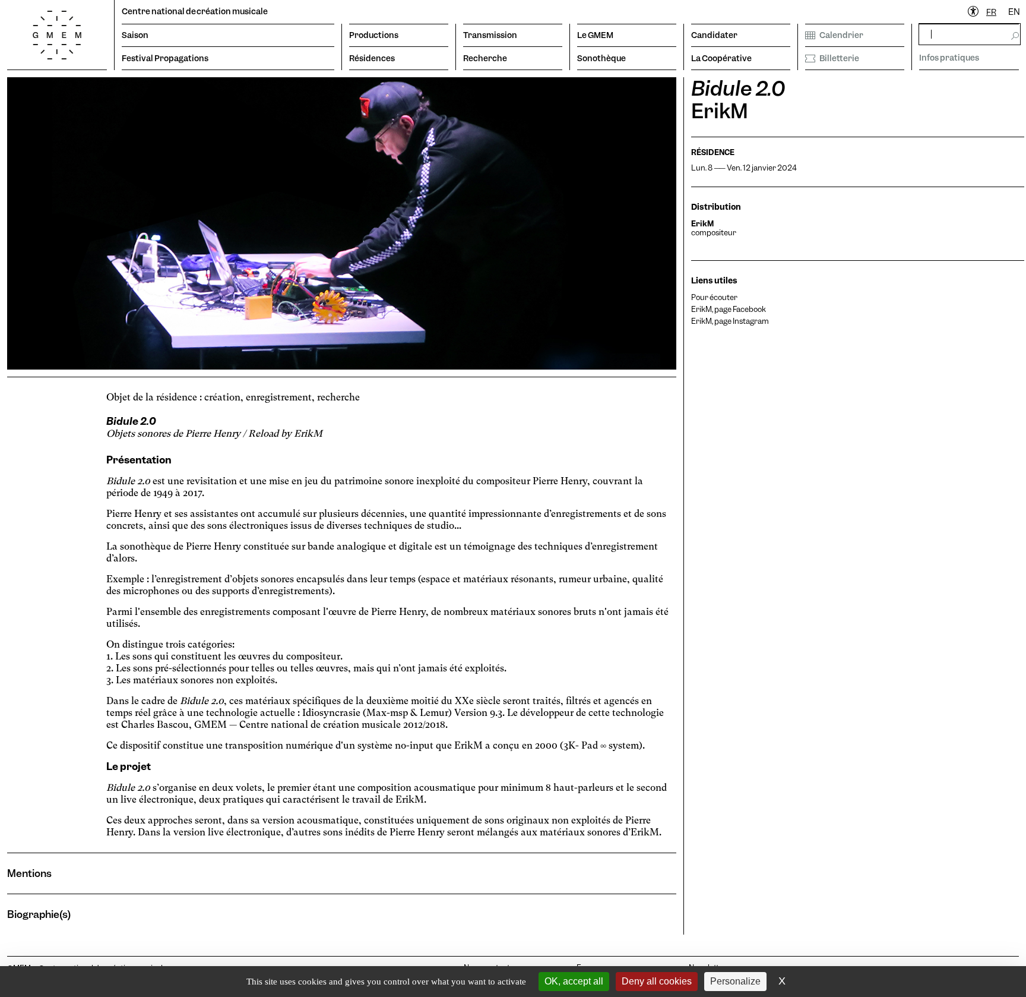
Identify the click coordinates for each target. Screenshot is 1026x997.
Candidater (714, 35)
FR (991, 12)
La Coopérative (721, 58)
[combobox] (991, 12)
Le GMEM (595, 35)
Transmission (490, 35)
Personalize (735, 981)
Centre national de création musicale (195, 11)
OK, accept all (573, 981)
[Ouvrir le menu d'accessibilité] (974, 12)
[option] (1014, 12)
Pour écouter (714, 297)
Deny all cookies (657, 981)
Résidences (372, 58)
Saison (135, 35)
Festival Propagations (165, 58)
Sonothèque (601, 58)
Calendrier (841, 35)
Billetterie (839, 58)
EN (1014, 12)
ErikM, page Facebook (728, 309)
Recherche (485, 58)
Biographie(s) (39, 914)
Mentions (29, 873)
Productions (373, 35)
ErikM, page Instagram (730, 321)
